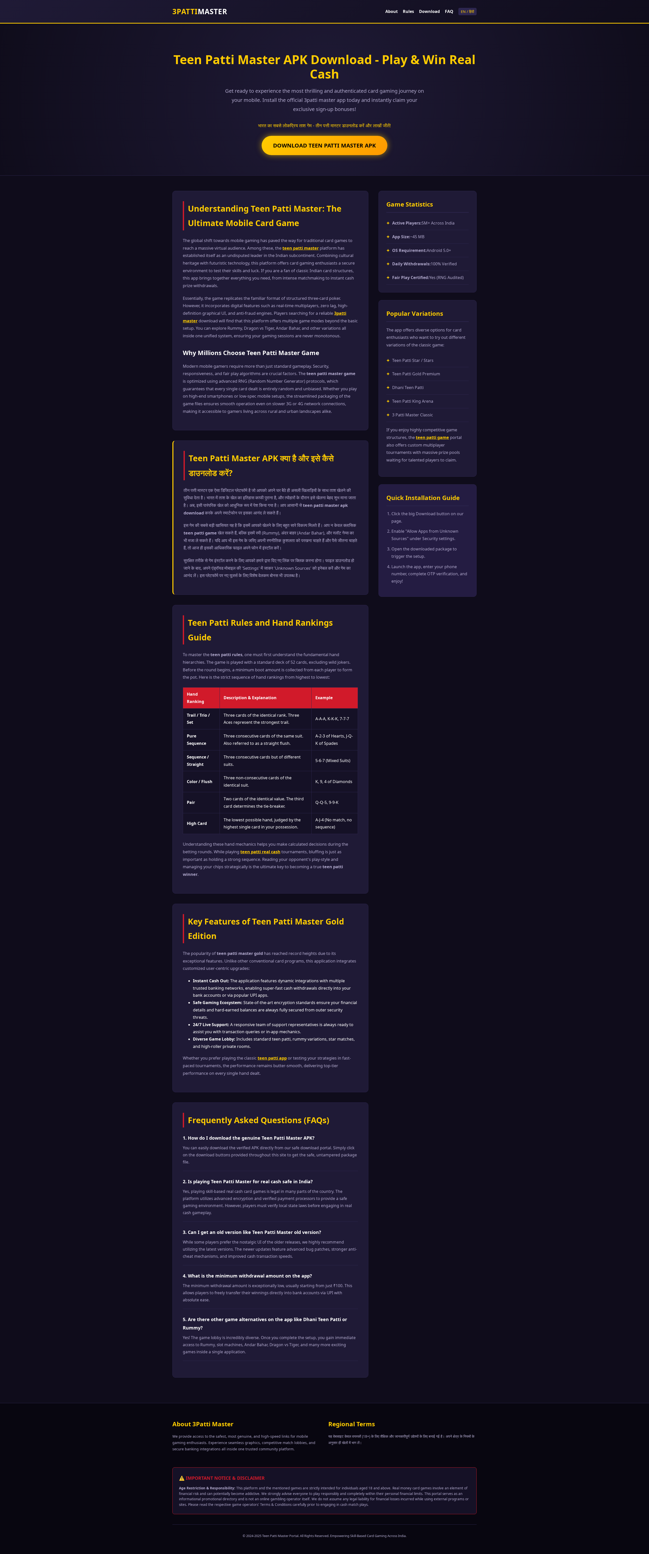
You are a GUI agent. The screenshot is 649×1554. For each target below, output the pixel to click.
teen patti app (272, 1058)
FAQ (449, 11)
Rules (408, 11)
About (391, 11)
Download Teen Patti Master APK (324, 145)
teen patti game (432, 437)
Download (429, 11)
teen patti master (300, 248)
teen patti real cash (260, 852)
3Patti (199, 11)
